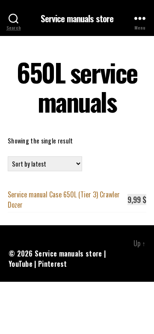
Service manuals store (77, 18)
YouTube (21, 264)
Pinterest (52, 264)
